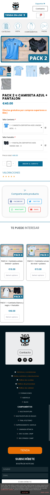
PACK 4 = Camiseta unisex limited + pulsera (12, 262)
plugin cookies (45, 492)
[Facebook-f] (20, 360)
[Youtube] (30, 360)
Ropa (18, 31)
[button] (40, 3)
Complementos (31, 32)
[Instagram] (25, 360)
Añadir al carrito (30, 164)
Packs (44, 31)
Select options (12, 275)
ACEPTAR (25, 492)
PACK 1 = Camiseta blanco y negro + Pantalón (11, 304)
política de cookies (7, 489)
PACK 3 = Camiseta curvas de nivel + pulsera (38, 262)
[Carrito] (40, 15)
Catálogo (6, 31)
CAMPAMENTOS (24, 407)
